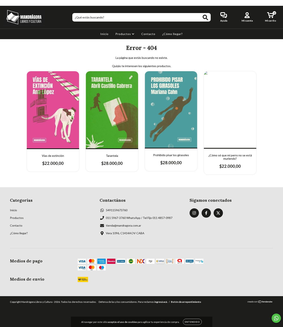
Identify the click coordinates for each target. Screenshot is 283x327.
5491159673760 (116, 210)
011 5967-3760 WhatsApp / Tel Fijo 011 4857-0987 (139, 218)
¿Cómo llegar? (172, 34)
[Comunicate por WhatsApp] (276, 318)
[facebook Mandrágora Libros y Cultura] (12, 3)
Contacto (148, 34)
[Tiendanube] (260, 302)
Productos (123, 34)
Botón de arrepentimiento (186, 301)
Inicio (104, 34)
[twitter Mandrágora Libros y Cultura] (18, 3)
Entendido (192, 322)
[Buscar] (205, 17)
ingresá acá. (161, 301)
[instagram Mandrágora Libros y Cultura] (6, 3)
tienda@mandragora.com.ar (123, 225)
